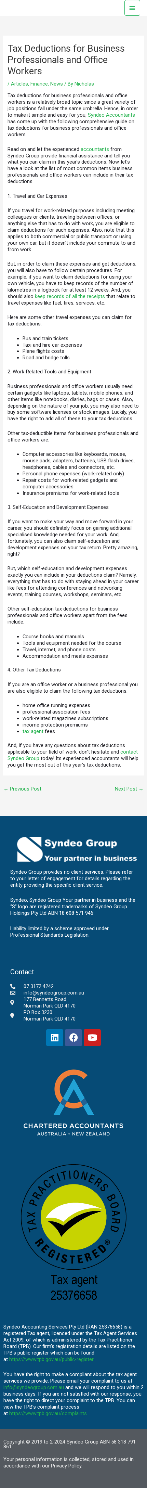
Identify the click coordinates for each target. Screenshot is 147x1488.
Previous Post (22, 789)
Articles (19, 84)
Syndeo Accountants (111, 115)
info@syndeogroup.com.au (33, 1387)
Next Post (129, 789)
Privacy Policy (66, 1466)
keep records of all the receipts (70, 296)
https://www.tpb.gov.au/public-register (51, 1359)
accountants (95, 149)
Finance (39, 84)
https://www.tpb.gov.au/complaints (48, 1413)
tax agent (33, 731)
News (56, 84)
